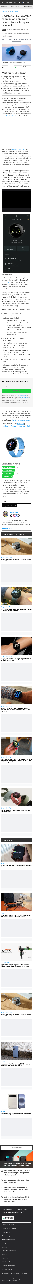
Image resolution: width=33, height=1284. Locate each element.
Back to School (15, 7)
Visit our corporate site (15, 1212)
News (4, 30)
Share (5, 67)
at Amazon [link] (8, 467)
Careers (4, 1243)
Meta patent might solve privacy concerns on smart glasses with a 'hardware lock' (16, 1190)
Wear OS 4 (5, 282)
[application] (16, 199)
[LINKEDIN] (16, 516)
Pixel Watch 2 (11, 116)
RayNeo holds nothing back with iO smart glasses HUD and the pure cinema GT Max (16, 1199)
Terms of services (22, 395)
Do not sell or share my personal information (15, 1273)
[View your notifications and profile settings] (19, 2)
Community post (18, 149)
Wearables (4, 11)
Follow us (19, 67)
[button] (31, 2)
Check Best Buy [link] (7, 476)
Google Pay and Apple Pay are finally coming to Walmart (17, 1181)
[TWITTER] (11, 516)
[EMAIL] (19, 516)
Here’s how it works (16, 41)
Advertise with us (7, 1262)
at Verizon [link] (8, 473)
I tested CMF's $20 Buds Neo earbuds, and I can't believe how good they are (17, 1164)
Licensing (4, 1247)
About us (4, 1254)
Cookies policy (6, 1236)
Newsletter (28, 67)
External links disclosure (9, 1251)
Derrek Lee (12, 29)
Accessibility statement (8, 1239)
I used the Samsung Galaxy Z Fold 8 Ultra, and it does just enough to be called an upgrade (17, 1173)
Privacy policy (6, 1232)
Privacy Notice (24, 397)
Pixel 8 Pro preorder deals (21, 420)
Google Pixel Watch (14, 11)
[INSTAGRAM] (14, 516)
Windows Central (7, 1269)
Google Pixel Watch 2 (9, 506)
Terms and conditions (8, 1225)
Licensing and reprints (8, 1265)
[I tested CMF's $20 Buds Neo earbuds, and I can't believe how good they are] (16, 1159)
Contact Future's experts (9, 1228)
